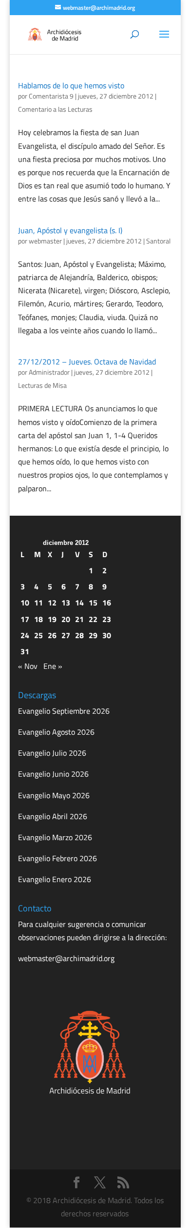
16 (106, 602)
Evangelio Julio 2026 (52, 753)
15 (93, 602)
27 (65, 635)
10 (24, 602)
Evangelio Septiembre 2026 (64, 711)
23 (106, 619)
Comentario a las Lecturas (55, 109)
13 (65, 602)
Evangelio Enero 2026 (54, 879)
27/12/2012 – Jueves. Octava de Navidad (87, 361)
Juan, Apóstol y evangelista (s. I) (70, 230)
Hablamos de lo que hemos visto (71, 85)
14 (79, 602)
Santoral (158, 241)
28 (79, 635)
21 (79, 619)
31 (24, 651)
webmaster (45, 241)
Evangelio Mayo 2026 (54, 795)
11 (38, 602)
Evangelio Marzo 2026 (55, 837)
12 (52, 602)
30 (106, 635)
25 (38, 635)
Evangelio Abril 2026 (52, 816)
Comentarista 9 (51, 96)
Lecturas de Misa (42, 385)
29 (93, 635)
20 (65, 619)
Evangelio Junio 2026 (53, 774)
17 (24, 619)
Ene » (52, 666)
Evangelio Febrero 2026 (57, 858)
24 (24, 635)
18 (38, 619)
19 (52, 619)
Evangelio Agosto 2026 (56, 732)
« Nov (28, 666)
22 (93, 619)
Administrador (49, 372)
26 (52, 635)
